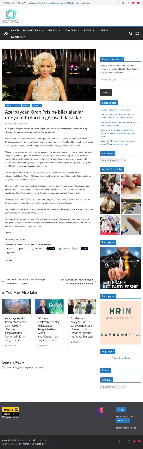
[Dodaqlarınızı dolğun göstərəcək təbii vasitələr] (131, 184)
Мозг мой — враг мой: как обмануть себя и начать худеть (26, 281)
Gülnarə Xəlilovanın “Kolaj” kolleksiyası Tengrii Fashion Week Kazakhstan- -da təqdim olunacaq (49, 329)
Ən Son (15, 30)
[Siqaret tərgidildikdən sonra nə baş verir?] (131, 225)
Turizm (104, 30)
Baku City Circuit (13, 105)
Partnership (18, 37)
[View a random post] (137, 33)
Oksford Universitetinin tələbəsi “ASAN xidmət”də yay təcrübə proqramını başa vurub (117, 133)
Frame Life (71, 30)
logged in (19, 367)
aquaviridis (23, 124)
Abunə (106, 92)
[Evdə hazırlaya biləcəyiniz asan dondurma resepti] (110, 204)
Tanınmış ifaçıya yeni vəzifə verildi (115, 110)
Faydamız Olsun (31, 30)
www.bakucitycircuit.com (48, 172)
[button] (42, 30)
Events (26, 105)
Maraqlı (52, 30)
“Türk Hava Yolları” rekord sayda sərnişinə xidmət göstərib (75, 282)
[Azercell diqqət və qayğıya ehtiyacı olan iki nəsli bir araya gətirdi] (110, 184)
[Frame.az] (5, 33)
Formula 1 (90, 30)
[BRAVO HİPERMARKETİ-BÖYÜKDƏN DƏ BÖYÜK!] (131, 204)
